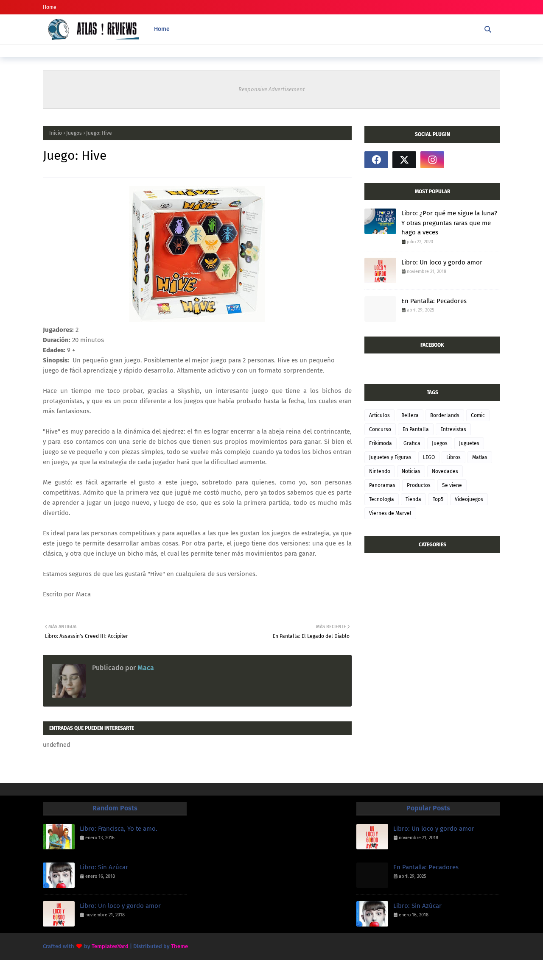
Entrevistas (453, 429)
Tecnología (381, 499)
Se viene (452, 485)
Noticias (411, 471)
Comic (478, 415)
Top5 (438, 499)
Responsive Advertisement (271, 89)
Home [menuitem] (162, 29)
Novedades (445, 471)
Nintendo (379, 471)
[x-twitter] (404, 159)
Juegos (74, 133)
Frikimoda (380, 443)
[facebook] (376, 159)
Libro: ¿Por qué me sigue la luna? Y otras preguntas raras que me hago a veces (449, 222)
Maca (145, 668)
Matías (479, 457)
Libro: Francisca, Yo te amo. (118, 828)
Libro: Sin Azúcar (104, 867)
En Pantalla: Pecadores (434, 301)
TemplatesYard (110, 946)
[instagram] (432, 159)
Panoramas (382, 485)
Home (49, 7)
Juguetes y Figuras (390, 457)
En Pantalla (416, 429)
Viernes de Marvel (390, 513)
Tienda (413, 499)
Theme (179, 946)
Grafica (411, 443)
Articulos (379, 415)
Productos (419, 485)
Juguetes (469, 443)
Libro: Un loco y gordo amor (441, 262)
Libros (453, 457)
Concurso (380, 429)
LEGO (429, 457)
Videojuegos (469, 499)
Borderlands (444, 415)
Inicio (55, 133)
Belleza (410, 415)
